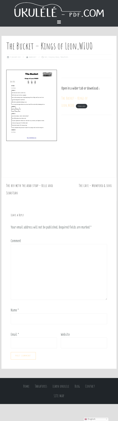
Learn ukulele (61, 386)
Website (65, 334)
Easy (46, 57)
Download (81, 106)
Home (26, 386)
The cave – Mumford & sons (95, 185)
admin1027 (32, 57)
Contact (90, 386)
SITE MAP (59, 395)
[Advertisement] (86, 146)
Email (15, 334)
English (91, 419)
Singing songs (53, 57)
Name (15, 310)
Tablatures (64, 57)
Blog (77, 386)
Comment (16, 241)
